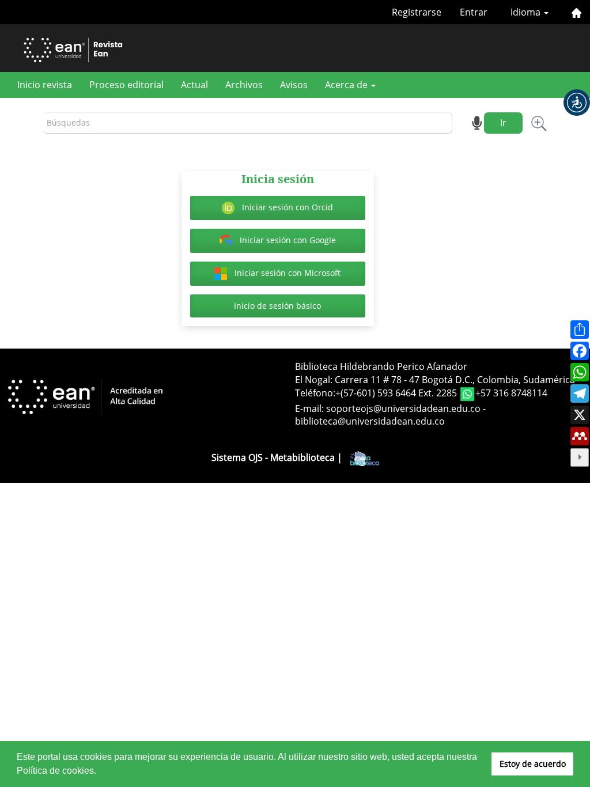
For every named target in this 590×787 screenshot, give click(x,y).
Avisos (294, 84)
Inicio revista (44, 84)
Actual (194, 84)
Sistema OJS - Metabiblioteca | (278, 457)
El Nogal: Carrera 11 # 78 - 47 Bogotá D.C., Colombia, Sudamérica (435, 379)
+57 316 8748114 (511, 393)
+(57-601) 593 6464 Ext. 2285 (397, 393)
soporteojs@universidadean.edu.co (403, 408)
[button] (576, 102)
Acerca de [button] (347, 84)
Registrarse (416, 12)
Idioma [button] (526, 12)
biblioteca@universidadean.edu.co (370, 421)
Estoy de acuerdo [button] (533, 763)
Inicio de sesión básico (277, 305)
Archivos (244, 84)
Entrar (473, 12)
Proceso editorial (126, 84)
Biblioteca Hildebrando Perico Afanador (381, 366)
